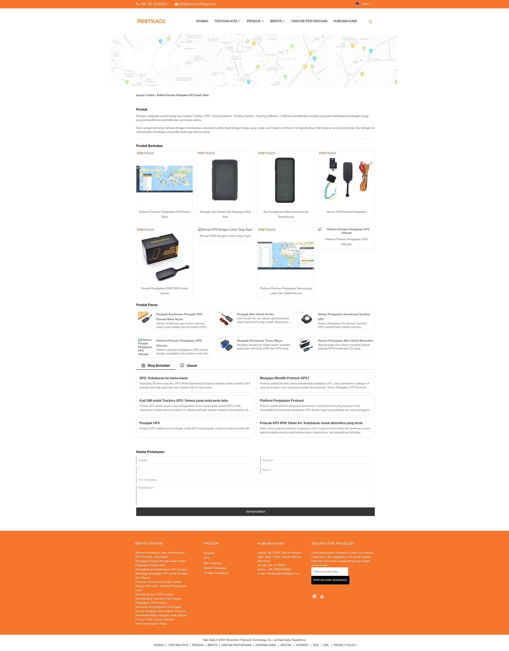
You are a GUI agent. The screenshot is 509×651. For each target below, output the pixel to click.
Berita (276, 21)
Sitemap (302, 645)
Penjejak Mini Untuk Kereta (255, 314)
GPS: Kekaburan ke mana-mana (163, 378)
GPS (206, 558)
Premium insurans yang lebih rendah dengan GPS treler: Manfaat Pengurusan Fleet (161, 586)
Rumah (202, 21)
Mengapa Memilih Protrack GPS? (284, 378)
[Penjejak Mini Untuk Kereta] (226, 318)
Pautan (286, 645)
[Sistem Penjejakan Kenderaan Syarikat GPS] (307, 318)
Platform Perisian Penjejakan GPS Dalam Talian (183, 95)
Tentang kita (225, 21)
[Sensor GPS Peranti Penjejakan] (346, 178)
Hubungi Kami (345, 21)
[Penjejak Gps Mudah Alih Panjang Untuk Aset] (225, 178)
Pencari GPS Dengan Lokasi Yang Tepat (225, 235)
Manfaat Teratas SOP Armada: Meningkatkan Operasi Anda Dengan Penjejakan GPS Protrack (158, 598)
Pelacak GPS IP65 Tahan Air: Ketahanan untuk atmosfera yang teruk (311, 423)
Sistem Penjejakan (215, 567)
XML (326, 645)
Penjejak (209, 553)
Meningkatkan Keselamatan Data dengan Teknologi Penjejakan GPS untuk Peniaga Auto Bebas (161, 573)
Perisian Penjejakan (216, 572)
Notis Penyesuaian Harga (151, 623)
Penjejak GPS (149, 423)
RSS (316, 645)
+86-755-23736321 (153, 4)
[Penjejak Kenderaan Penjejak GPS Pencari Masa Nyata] (145, 318)
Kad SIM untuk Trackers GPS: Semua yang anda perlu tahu (183, 400)
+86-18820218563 (279, 569)
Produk (254, 21)
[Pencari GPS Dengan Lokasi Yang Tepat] (225, 229)
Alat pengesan (213, 563)
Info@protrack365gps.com (283, 573)
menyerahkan (255, 511)
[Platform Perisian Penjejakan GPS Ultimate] (346, 230)
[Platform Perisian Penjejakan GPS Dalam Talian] (164, 178)
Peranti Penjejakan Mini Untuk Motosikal (345, 340)
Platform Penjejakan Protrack (282, 400)
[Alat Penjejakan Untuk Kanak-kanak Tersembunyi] (286, 178)
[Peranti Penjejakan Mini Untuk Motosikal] (307, 345)
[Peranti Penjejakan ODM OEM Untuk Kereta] (164, 255)
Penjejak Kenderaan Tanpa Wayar (259, 340)
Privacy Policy (345, 645)
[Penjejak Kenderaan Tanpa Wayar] (226, 345)
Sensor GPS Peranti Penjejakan (346, 211)
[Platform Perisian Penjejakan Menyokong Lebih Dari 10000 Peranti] (286, 255)
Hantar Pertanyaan (309, 21)
